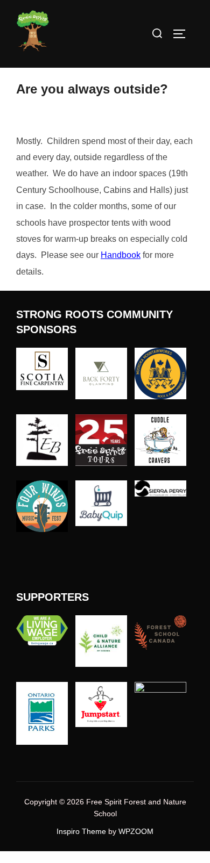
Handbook (121, 255)
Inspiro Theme (81, 831)
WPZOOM (135, 831)
